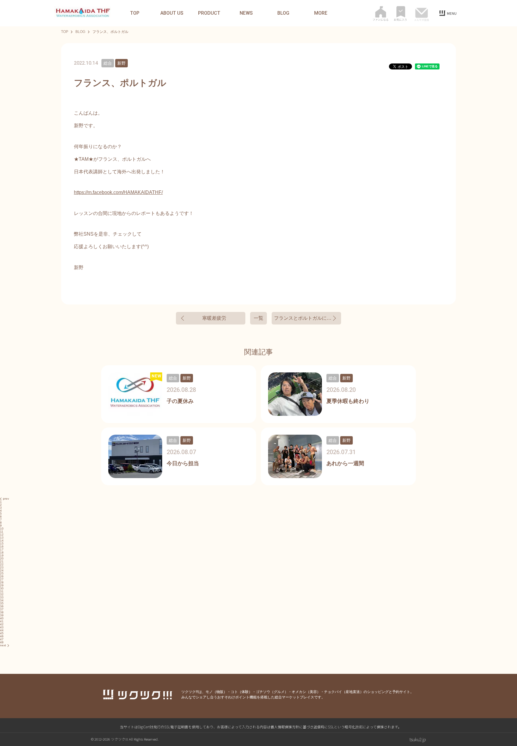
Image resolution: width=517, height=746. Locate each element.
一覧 (258, 318)
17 (2, 549)
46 (2, 636)
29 (2, 585)
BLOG (283, 13)
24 (2, 570)
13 (2, 537)
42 (2, 624)
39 (2, 615)
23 (2, 567)
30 (2, 588)
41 (2, 621)
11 (1, 531)
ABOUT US (171, 13)
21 (2, 561)
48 (2, 642)
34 (2, 600)
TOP (134, 13)
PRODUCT (209, 13)
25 (2, 573)
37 (2, 609)
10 (2, 528)
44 (2, 630)
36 (2, 606)
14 (2, 540)
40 (2, 618)
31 (2, 591)
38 (2, 612)
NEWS (246, 13)
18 (2, 552)
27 (2, 579)
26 (2, 576)
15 (2, 543)
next (3, 645)
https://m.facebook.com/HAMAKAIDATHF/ (118, 192)
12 (2, 534)
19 (2, 555)
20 (2, 558)
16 (2, 546)
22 (2, 564)
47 (2, 639)
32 (2, 594)
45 (2, 633)
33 (2, 597)
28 (2, 582)
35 (2, 603)
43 (2, 627)
